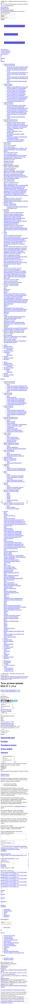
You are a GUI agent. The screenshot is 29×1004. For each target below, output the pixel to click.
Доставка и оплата (8, 350)
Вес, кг (4, 762)
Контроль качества (9, 347)
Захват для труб (8, 282)
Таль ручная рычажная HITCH (12, 155)
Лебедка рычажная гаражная (11, 178)
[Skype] (14, 701)
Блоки (5, 604)
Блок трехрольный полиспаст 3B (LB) (14, 262)
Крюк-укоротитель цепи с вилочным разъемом (14, 323)
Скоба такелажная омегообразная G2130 (14, 316)
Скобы (5, 315)
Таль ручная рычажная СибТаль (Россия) (15, 156)
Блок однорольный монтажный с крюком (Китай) (15, 241)
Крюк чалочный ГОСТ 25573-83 (16, 301)
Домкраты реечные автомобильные (13, 226)
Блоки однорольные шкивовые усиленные (15, 248)
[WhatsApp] (12, 701)
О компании (7, 352)
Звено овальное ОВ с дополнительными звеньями (15, 308)
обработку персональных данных (11, 849)
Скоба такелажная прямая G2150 (12, 318)
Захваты (6, 614)
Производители (8, 346)
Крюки (5, 292)
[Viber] (10, 701)
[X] (8, 701)
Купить (2, 734)
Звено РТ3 (6, 312)
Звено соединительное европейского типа (15, 311)
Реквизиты (10, 355)
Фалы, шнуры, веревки (10, 339)
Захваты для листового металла (12, 269)
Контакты (6, 359)
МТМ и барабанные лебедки (11, 575)
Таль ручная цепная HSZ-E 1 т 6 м (10, 858)
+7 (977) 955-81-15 (5, 52)
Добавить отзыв (5, 775)
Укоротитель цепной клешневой (12, 322)
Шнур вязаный (13, 342)
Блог (8, 353)
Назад (8, 384)
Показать (3, 768)
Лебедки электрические (10, 591)
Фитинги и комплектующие (11, 621)
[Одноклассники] (4, 701)
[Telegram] (17, 701)
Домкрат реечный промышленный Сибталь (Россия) (13, 220)
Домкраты (6, 597)
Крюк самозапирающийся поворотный (14, 301)
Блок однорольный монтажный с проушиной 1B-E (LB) (14, 240)
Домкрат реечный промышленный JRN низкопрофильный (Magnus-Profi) (14, 218)
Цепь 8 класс (7, 289)
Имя (2, 774)
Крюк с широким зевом (13, 296)
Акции (5, 345)
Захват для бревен (17, 282)
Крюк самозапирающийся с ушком (13, 297)
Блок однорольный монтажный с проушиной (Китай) (14, 244)
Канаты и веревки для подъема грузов (14, 634)
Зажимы (6, 326)
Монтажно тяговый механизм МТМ (13, 174)
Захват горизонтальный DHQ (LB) (13, 271)
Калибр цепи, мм (7, 760)
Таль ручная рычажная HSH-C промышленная (14, 157)
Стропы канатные (8, 541)
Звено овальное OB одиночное (12, 308)
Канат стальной (8, 335)
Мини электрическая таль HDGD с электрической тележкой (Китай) (15, 193)
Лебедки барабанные (9, 169)
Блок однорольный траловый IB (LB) (13, 256)
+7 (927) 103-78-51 (5, 51)
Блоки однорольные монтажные (12, 236)
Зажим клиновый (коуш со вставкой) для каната (16, 328)
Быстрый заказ (10, 723)
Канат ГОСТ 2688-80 (9, 336)
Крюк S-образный (8, 303)
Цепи (5, 288)
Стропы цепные (8, 528)
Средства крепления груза (11, 551)
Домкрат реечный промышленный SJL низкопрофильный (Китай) (15, 222)
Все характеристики (6, 709)
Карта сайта (7, 927)
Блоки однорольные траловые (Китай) (15, 257)
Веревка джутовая (18, 341)
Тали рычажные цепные (10, 154)
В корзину (3, 723)
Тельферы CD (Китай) (22, 201)
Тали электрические (9, 582)
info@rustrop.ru (4, 7)
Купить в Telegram (7, 711)
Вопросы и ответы (9, 357)
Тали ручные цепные (9, 146)
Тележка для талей (8, 161)
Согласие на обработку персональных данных (13, 989)
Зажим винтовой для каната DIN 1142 (14, 328)
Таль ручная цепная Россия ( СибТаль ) (14, 148)
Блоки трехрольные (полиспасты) (12, 261)
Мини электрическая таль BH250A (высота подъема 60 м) (16, 195)
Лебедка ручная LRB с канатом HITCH (14, 171)
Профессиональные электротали (12, 199)
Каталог (3, 379)
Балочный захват (8, 164)
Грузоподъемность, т (8, 756)
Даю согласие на (14, 848)
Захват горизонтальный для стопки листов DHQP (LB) (15, 272)
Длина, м (5, 758)
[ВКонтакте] (1, 701)
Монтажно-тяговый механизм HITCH (18, 176)
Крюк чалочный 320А (9, 293)
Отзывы (6, 356)
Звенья (5, 306)
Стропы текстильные (9, 518)
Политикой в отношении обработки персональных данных (14, 1000)
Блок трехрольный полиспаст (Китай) (15, 263)
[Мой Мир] (6, 701)
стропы (2, 984)
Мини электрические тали (11, 184)
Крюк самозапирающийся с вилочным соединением (16, 298)
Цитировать (6, 774)
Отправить (3, 850)
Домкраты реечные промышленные (13, 214)
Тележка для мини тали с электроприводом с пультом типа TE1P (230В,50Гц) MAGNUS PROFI (15, 191)
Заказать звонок (5, 8)
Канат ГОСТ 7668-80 (20, 336)
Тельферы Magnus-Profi (10, 201)
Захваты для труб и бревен (11, 281)
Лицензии (9, 349)
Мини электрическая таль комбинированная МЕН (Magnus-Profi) (14, 187)
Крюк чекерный (22, 302)
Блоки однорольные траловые (12, 255)
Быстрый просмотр (6, 853)
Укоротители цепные (9, 321)
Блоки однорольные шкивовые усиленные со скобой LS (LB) (14, 251)
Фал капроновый (8, 341)
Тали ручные (7, 565)
